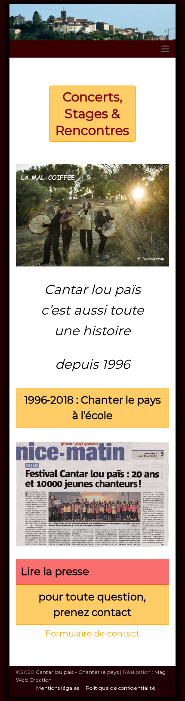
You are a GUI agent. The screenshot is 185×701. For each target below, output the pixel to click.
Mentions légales (57, 688)
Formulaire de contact (92, 633)
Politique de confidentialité (120, 688)
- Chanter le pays (77, 672)
